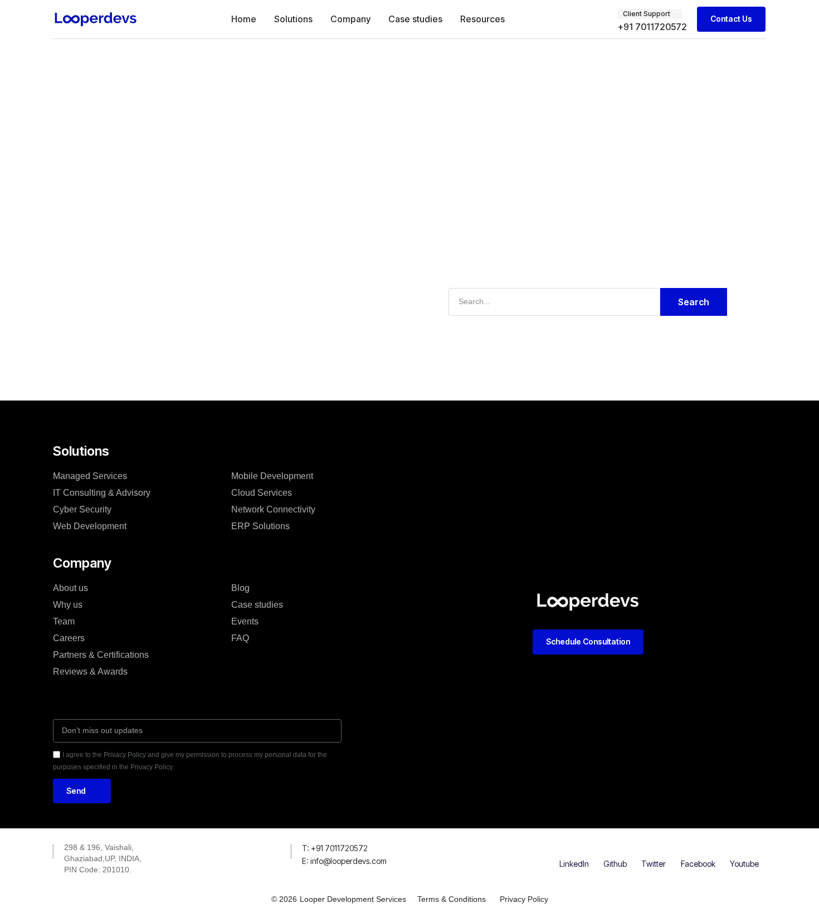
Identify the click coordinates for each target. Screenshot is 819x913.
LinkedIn (574, 863)
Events (245, 621)
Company (350, 19)
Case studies (415, 19)
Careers (69, 638)
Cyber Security (82, 509)
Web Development (89, 526)
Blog (240, 588)
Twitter (653, 863)
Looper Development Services (353, 899)
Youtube (744, 863)
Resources (482, 19)
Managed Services (90, 476)
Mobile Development (272, 476)
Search (693, 301)
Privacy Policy (524, 899)
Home (243, 19)
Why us (67, 604)
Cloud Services (261, 492)
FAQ (240, 638)
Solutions (293, 19)
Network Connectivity (273, 509)
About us (70, 588)
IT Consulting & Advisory (101, 492)
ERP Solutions (260, 526)
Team (64, 621)
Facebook (698, 863)
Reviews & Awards (90, 671)
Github (615, 863)
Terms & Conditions (451, 899)
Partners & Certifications (101, 655)
